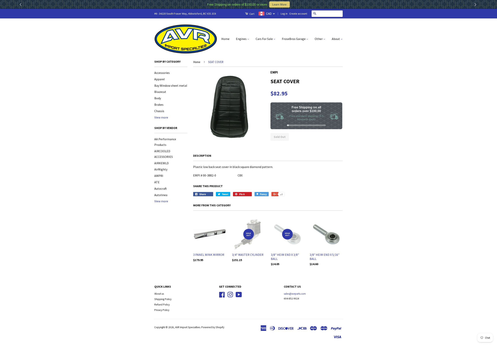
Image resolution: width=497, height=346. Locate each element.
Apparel (159, 79)
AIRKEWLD (161, 163)
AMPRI (158, 176)
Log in (284, 13)
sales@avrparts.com (295, 293)
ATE (157, 182)
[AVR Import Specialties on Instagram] (230, 294)
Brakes (158, 104)
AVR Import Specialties (187, 327)
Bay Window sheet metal (170, 85)
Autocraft (160, 188)
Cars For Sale (264, 39)
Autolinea (160, 195)
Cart (251, 14)
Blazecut (160, 92)
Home (225, 39)
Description (202, 155)
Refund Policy (162, 304)
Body (157, 98)
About (336, 39)
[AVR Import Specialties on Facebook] (222, 294)
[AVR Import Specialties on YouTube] (239, 294)
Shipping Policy (162, 299)
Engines (241, 39)
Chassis (159, 111)
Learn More (279, 4)
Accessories (162, 73)
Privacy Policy (161, 310)
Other (319, 39)
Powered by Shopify (212, 327)
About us (159, 293)
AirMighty (160, 169)
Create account (298, 13)
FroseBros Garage (294, 39)
